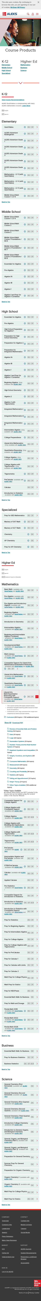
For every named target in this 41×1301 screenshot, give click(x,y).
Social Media (25, 1232)
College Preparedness (12, 437)
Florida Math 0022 (11, 1018)
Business (24, 68)
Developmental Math (12, 645)
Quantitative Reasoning (13, 450)
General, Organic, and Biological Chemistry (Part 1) (16, 1139)
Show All (8, 723)
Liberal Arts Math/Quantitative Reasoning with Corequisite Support (11, 694)
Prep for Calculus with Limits (15, 965)
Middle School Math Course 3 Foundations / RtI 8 (13, 256)
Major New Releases (9, 1240)
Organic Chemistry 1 (11, 1177)
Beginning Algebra (11, 382)
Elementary (6, 65)
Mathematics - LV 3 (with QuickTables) (13, 175)
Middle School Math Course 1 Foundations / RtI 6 (12, 239)
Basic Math (8, 589)
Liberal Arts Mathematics (13, 443)
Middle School (7, 68)
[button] (37, 2)
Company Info (7, 1224)
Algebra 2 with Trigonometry (9, 403)
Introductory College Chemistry (16, 1123)
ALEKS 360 (17, 384)
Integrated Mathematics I (13, 409)
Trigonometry (9, 474)
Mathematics (25, 65)
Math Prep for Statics (12, 984)
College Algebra (10, 457)
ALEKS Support (26, 1249)
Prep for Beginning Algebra (14, 926)
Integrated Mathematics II (14, 416)
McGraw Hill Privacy (17, 7)
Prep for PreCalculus (12, 952)
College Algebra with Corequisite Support (12, 808)
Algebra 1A (8, 276)
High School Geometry (12, 390)
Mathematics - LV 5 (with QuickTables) (13, 189)
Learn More (26, 105)
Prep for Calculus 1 (11, 959)
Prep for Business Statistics (14, 1057)
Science (23, 70)
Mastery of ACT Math (12, 528)
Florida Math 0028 (11, 1027)
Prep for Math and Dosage (14, 1003)
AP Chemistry (9, 540)
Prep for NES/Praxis (11, 991)
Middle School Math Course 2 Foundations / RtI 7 (13, 247)
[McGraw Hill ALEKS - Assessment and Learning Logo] (10, 15)
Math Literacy (9, 654)
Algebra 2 (8, 396)
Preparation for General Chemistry (17, 1156)
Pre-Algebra (8, 270)
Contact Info (25, 1221)
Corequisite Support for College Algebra (13, 801)
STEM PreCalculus (11, 865)
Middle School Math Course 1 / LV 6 (11, 196)
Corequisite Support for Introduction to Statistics (13, 895)
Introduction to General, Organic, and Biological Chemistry (16, 1131)
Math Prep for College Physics (15, 977)
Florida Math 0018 (11, 1009)
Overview (5, 1221)
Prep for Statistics (11, 920)
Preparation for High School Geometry (11, 337)
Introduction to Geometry (14, 622)
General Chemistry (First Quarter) (16, 1102)
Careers (23, 1228)
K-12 (3, 1249)
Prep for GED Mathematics (14, 515)
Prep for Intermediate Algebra (15, 932)
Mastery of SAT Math (12, 522)
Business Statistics (11, 1064)
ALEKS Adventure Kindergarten (11, 133)
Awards (4, 1232)
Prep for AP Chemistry (12, 547)
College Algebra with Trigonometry (12, 465)
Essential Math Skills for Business (16, 997)
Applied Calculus (10, 880)
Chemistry (8, 534)
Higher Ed (5, 1253)
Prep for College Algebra (13, 939)
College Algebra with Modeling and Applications (14, 824)
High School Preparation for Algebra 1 (13, 330)
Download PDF (18, 723)
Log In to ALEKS (7, 1271)
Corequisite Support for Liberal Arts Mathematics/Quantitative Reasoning (18, 663)
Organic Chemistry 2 (12, 1184)
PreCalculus (8, 479)
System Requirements (28, 1253)
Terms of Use (23, 1293)
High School (6, 70)
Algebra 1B (8, 283)
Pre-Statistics (9, 886)
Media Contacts (26, 1224)
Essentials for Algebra (12, 264)
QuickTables (8, 127)
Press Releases (7, 1236)
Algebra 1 (7, 289)
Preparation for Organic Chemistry (17, 1170)
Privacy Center (34, 1293)
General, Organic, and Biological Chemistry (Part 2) (16, 1148)
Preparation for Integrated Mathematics (13, 350)
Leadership (6, 1228)
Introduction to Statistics (13, 493)
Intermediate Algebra (12, 430)
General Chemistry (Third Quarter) (17, 1116)
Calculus (7, 487)
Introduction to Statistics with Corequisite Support (15, 909)
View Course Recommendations (13, 100)
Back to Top (6, 202)
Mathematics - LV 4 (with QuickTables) (13, 182)
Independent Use (8, 1257)
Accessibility (25, 1263)
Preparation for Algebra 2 (13, 343)
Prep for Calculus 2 (11, 971)
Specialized (6, 73)
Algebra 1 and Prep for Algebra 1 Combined (12, 295)
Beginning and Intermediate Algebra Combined (14, 635)
